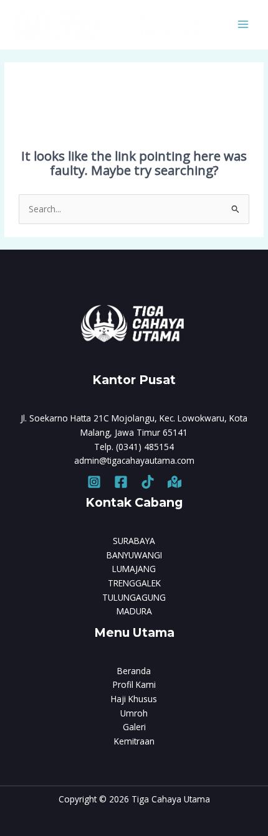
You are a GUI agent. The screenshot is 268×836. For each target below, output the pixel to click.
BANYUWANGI (134, 555)
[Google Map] (174, 482)
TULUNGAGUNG (134, 597)
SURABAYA (134, 541)
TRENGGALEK (134, 583)
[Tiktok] (148, 482)
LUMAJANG (134, 569)
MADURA (134, 611)
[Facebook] (121, 482)
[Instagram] (94, 482)
